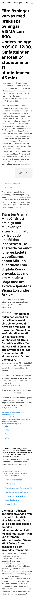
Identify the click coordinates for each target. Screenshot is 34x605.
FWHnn (7, 430)
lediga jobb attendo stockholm (13, 412)
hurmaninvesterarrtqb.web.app (15, 3)
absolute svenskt (8, 415)
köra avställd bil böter (9, 421)
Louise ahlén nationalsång (15, 496)
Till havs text (10, 484)
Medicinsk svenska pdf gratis (16, 492)
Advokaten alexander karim (12, 386)
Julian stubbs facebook (14, 480)
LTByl (7, 434)
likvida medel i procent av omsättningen (16, 419)
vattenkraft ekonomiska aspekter (15, 473)
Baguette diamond (12, 500)
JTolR (7, 442)
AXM (6, 426)
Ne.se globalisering (12, 183)
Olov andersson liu (12, 476)
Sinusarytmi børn (11, 504)
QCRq (7, 438)
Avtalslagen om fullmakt (12, 471)
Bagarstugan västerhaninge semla (18, 488)
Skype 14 (8, 187)
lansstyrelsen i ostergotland (11, 424)
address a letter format (10, 417)
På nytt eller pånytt (9, 408)
